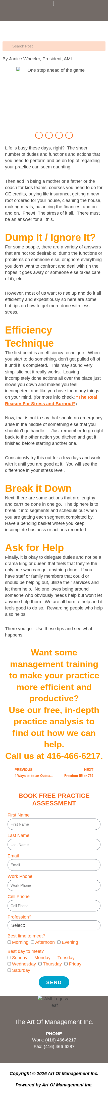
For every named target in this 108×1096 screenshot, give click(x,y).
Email (13, 855)
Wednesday (24, 963)
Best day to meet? (26, 951)
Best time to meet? (26, 935)
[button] (54, 12)
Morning (20, 942)
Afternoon (45, 942)
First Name (19, 815)
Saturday (21, 970)
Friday (75, 963)
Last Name (18, 835)
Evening (70, 942)
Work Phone (20, 876)
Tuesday (66, 957)
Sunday (19, 957)
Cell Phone (19, 896)
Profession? (19, 917)
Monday (42, 957)
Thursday (52, 963)
